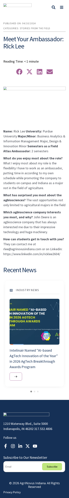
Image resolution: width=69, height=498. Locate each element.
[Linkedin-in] (20, 446)
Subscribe (52, 466)
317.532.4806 (43, 429)
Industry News (27, 290)
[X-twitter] (27, 446)
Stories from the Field (35, 28)
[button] (62, 7)
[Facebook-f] (5, 446)
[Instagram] (13, 446)
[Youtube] (35, 446)
